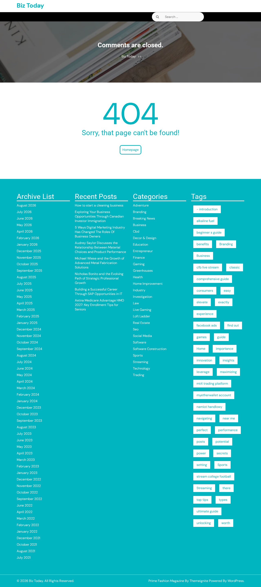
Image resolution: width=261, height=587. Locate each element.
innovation (204, 360)
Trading (138, 375)
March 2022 (26, 518)
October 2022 (27, 492)
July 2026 (24, 212)
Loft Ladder (141, 316)
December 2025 (29, 251)
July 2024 (24, 362)
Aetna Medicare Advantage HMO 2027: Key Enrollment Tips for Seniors (99, 304)
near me (229, 418)
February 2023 (28, 466)
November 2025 (29, 257)
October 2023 (27, 414)
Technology (141, 368)
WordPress (236, 581)
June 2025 (25, 290)
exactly (223, 302)
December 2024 (29, 329)
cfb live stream (208, 267)
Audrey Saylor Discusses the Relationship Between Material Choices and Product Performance (100, 247)
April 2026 (25, 231)
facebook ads (207, 325)
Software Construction (149, 349)
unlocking (204, 523)
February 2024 (28, 394)
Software (139, 342)
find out (233, 325)
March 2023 (26, 460)
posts (201, 441)
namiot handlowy (209, 407)
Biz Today (30, 5)
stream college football (214, 476)
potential (222, 441)
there (226, 488)
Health (138, 277)
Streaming (140, 362)
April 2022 (24, 512)
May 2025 (24, 297)
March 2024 (26, 388)
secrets (222, 453)
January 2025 (27, 323)
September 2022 (29, 499)
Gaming (139, 264)
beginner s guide (209, 232)
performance (228, 430)
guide (221, 337)
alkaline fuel (205, 221)
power (201, 453)
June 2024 (25, 368)
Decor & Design (144, 238)
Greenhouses (143, 270)
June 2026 (25, 218)
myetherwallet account (214, 395)
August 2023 (26, 427)
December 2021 (28, 538)
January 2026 (27, 244)
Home (201, 348)
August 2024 (26, 355)
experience (205, 314)
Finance (139, 257)
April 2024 (25, 381)
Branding (139, 212)
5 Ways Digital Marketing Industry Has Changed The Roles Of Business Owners (100, 231)
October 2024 (27, 342)
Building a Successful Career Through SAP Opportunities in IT (98, 291)
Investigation (142, 297)
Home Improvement (148, 283)
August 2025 (26, 277)
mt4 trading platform (212, 383)
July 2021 (24, 557)
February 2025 (28, 316)
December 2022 (29, 479)
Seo (135, 329)
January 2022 (27, 531)
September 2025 (29, 270)
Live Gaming (142, 310)
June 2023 (24, 440)
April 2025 (25, 303)
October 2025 (27, 264)
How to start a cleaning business (99, 205)
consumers (205, 290)
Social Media (142, 336)
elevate (202, 302)
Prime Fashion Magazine (166, 581)
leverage (203, 372)
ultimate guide (207, 511)
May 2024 (24, 375)
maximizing (228, 372)
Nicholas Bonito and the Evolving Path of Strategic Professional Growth (99, 278)
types (223, 500)
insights (228, 360)
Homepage (130, 150)
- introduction (207, 209)
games (202, 337)
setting (202, 465)
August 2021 (26, 551)
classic (234, 267)
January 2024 (27, 401)
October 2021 (27, 544)
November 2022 (29, 486)
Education (140, 244)
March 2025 (26, 310)
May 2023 (24, 447)
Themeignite (199, 581)
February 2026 (28, 238)
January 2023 (27, 473)
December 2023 (29, 407)
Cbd (136, 231)
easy (227, 290)
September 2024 (29, 349)
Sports (138, 355)
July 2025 (24, 283)
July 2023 (24, 433)
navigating (204, 418)
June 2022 (24, 505)
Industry (139, 290)
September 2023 (29, 420)
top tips (202, 500)
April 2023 (24, 453)
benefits (203, 244)
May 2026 (24, 225)
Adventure (141, 205)
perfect (202, 430)
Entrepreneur (143, 251)
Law (136, 303)
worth (225, 523)
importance (224, 348)
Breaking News (144, 218)
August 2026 (26, 205)
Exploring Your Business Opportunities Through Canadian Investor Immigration (99, 216)
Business (139, 225)
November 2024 (29, 336)
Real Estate (141, 323)
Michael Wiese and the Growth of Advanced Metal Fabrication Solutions (99, 262)
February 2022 (28, 525)
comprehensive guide (213, 279)
